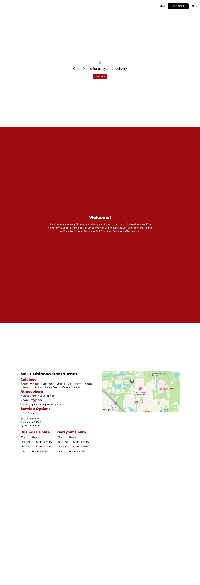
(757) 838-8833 (32, 425)
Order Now (100, 76)
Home (161, 6)
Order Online (178, 6)
